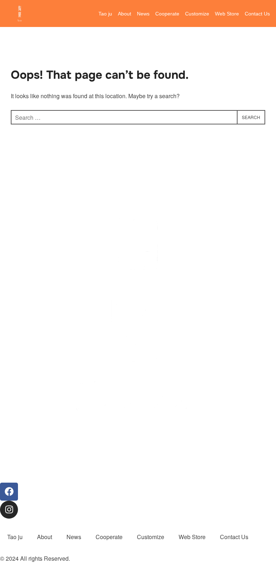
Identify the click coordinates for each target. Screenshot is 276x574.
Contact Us (257, 14)
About (124, 14)
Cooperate (167, 14)
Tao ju (105, 14)
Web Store (227, 14)
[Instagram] (9, 510)
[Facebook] (9, 492)
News (143, 14)
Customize (197, 14)
